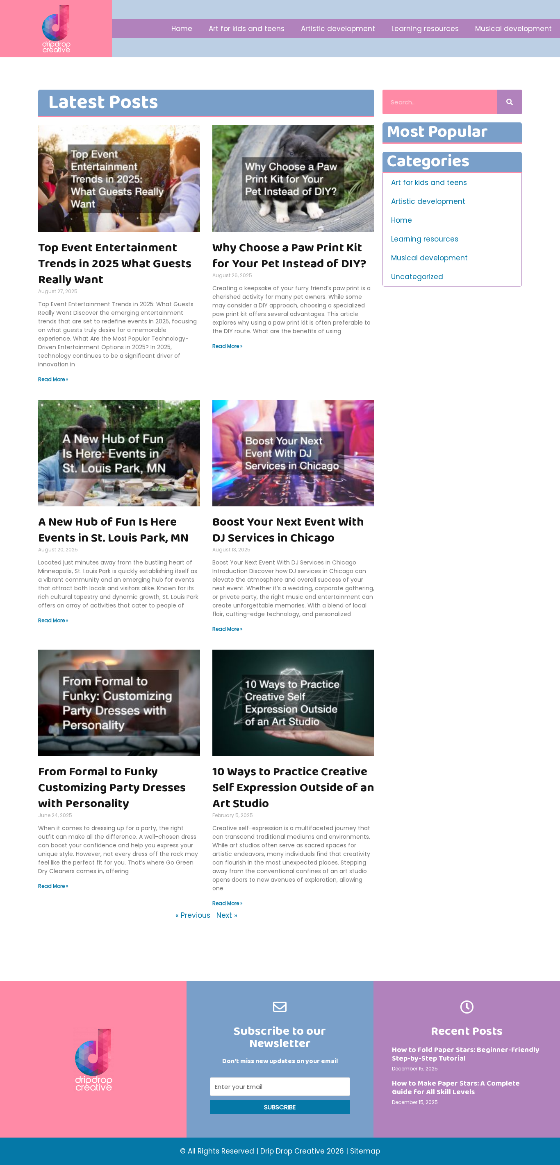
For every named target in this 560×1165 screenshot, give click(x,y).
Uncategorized (417, 277)
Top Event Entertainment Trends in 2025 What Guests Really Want (114, 264)
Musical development (513, 29)
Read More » (53, 379)
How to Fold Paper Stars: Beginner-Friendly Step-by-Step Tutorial (466, 1054)
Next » (226, 915)
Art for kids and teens (247, 29)
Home (181, 29)
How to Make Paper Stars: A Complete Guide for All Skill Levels (456, 1088)
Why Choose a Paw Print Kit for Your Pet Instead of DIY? (289, 256)
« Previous (192, 915)
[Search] (509, 102)
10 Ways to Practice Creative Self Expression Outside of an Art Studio (293, 788)
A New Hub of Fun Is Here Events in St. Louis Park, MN (113, 530)
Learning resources (425, 29)
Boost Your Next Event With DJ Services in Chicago (288, 530)
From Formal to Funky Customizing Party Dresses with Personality (112, 788)
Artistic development (338, 29)
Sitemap (365, 1151)
